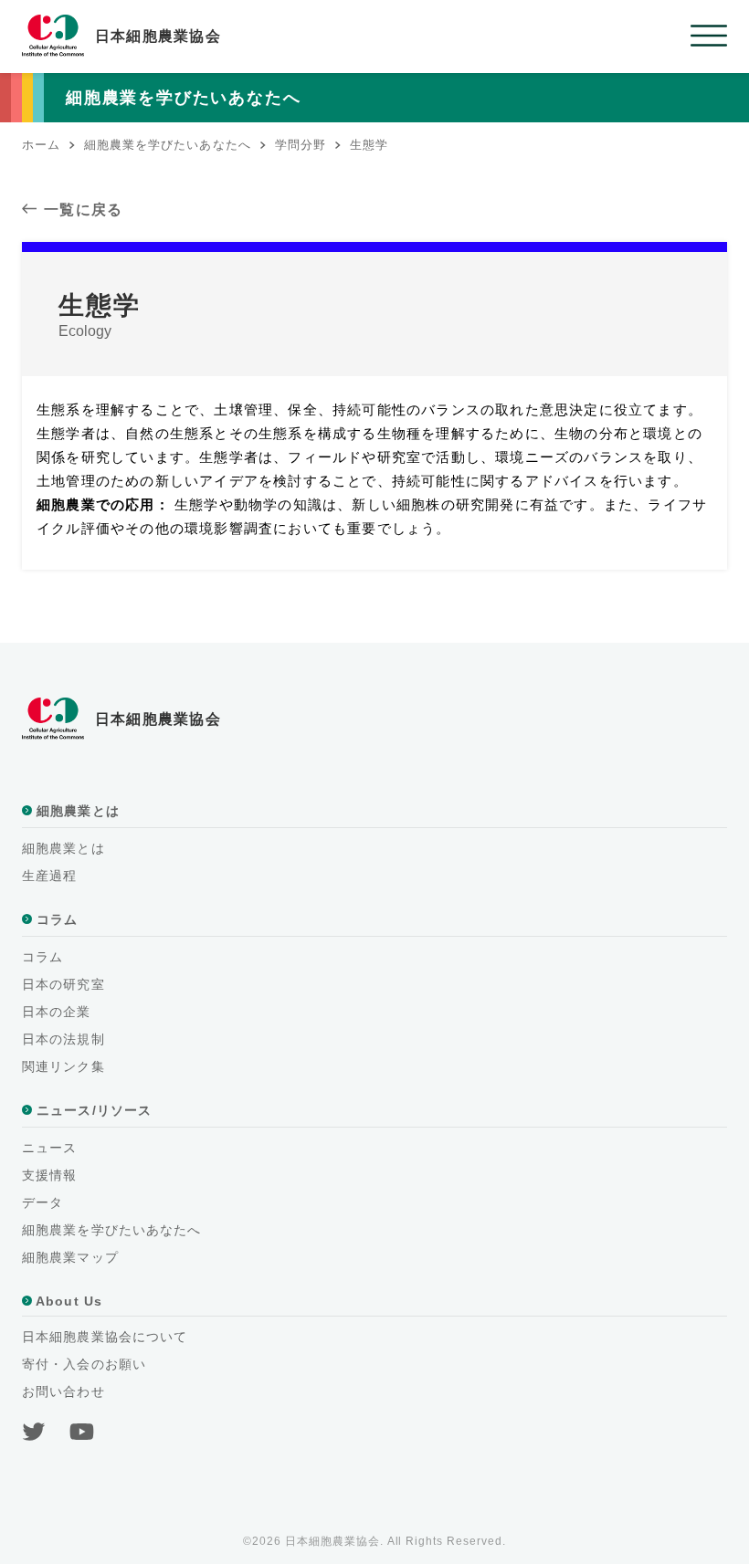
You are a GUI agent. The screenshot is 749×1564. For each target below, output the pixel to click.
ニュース (49, 1147)
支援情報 (49, 1175)
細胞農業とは (63, 848)
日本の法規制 (63, 1039)
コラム (42, 957)
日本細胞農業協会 (158, 36)
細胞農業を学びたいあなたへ (112, 1230)
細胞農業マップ (70, 1257)
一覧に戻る (83, 209)
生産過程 (49, 875)
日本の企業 (56, 1011)
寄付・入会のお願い (84, 1364)
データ (42, 1202)
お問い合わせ (63, 1391)
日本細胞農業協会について (104, 1336)
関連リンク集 (63, 1066)
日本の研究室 (63, 984)
